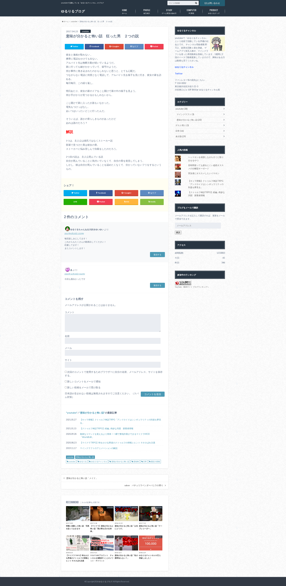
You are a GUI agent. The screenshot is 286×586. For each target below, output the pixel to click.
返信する (157, 254)
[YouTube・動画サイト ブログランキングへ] (183, 283)
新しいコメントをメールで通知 (84, 381)
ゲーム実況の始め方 (169, 11)
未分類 (180, 136)
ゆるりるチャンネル (99, 461)
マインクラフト (185, 114)
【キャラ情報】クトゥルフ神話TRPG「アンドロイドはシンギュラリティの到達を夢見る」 (120, 421)
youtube (71, 412)
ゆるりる (83, 461)
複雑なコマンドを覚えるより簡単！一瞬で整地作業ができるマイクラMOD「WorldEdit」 (115, 435)
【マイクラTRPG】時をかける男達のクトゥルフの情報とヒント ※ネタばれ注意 (117, 442)
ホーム (124, 11)
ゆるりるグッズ (214, 11)
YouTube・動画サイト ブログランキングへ (192, 287)
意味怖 (136, 461)
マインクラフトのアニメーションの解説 (99, 448)
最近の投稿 (155, 461)
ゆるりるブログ (73, 11)
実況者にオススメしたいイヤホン (203, 173)
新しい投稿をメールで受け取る (84, 387)
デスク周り (182, 125)
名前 (67, 336)
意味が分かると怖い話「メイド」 (82, 478)
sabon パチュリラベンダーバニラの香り (143, 485)
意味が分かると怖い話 (92, 412)
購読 (178, 232)
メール (68, 348)
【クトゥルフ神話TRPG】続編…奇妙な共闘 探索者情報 (106, 428)
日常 (145, 461)
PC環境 (191, 11)
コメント (69, 312)
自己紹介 (146, 11)
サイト (68, 359)
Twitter (179, 73)
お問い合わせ (213, 3)
